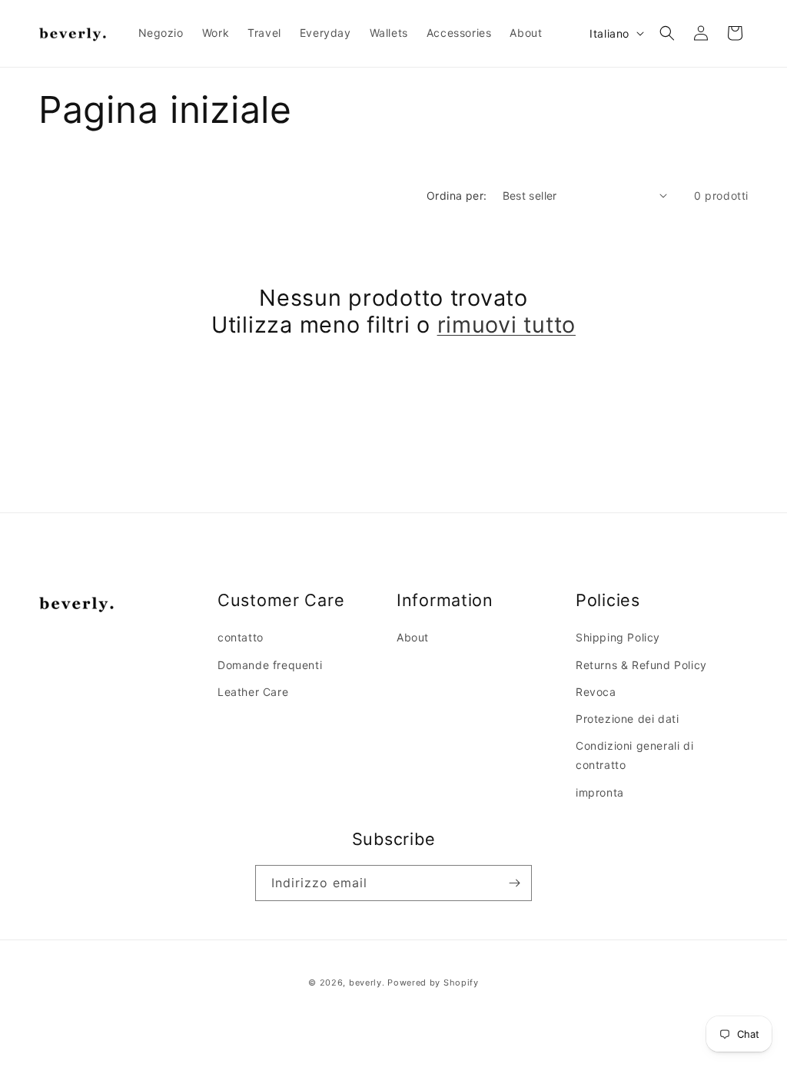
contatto (241, 637)
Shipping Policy (618, 637)
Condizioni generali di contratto (634, 755)
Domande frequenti (270, 664)
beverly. (367, 982)
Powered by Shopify (433, 982)
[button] (667, 33)
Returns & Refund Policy (641, 664)
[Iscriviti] (514, 883)
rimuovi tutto (506, 324)
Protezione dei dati (627, 718)
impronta (600, 792)
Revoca (596, 691)
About (413, 637)
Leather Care (253, 691)
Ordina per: (456, 195)
